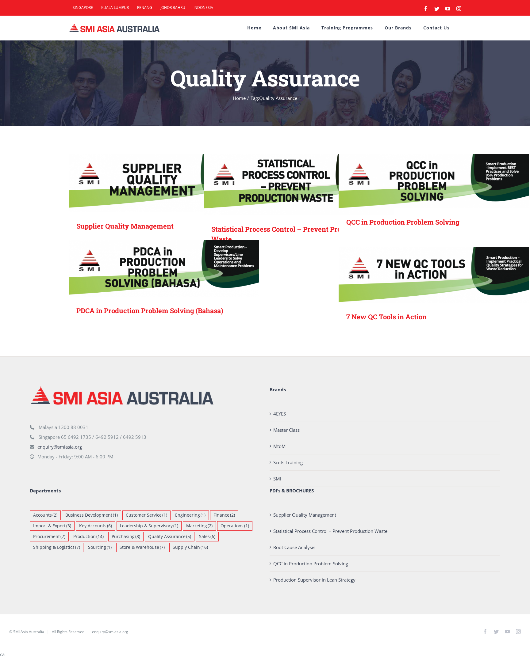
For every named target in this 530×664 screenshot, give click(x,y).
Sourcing (100, 547)
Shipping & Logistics (56, 547)
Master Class (286, 430)
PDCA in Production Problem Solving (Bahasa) (155, 268)
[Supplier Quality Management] (164, 183)
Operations (235, 526)
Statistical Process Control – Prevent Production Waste (290, 184)
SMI (277, 479)
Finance (224, 515)
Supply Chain (190, 547)
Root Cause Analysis (294, 547)
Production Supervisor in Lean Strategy (314, 580)
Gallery (173, 183)
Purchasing (126, 536)
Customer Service (146, 515)
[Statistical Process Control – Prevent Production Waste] (299, 184)
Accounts (45, 515)
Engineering (190, 515)
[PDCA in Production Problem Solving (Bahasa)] (164, 268)
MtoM (279, 446)
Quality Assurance (169, 536)
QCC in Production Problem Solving (425, 181)
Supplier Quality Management (155, 183)
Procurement (49, 536)
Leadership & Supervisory (149, 526)
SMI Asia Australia (28, 631)
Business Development (91, 515)
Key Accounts (95, 526)
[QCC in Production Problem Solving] (434, 181)
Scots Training (288, 462)
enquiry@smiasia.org (59, 447)
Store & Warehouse (142, 547)
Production (88, 536)
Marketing (199, 526)
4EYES (279, 414)
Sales (207, 536)
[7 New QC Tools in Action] (434, 275)
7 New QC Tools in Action (425, 275)
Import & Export (52, 526)
